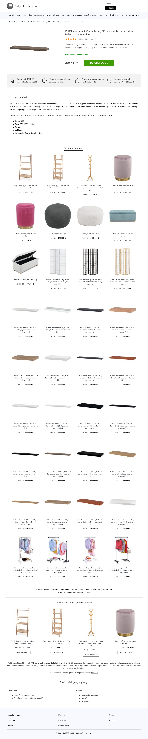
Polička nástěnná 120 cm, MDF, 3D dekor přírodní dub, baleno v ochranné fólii (25, 522)
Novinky (11, 720)
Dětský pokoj (131, 15)
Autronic (97, 47)
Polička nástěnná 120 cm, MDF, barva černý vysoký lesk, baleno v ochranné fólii (122, 426)
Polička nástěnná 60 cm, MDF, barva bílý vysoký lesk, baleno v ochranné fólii (122, 522)
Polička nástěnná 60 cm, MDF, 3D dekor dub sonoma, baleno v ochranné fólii (57, 522)
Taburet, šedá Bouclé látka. (58, 234)
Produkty (17, 22)
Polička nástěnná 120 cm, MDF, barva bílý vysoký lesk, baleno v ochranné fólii (57, 426)
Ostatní (87, 592)
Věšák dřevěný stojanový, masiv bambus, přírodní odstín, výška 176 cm (90, 188)
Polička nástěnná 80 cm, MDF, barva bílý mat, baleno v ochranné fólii (25, 426)
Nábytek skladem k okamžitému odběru (84, 15)
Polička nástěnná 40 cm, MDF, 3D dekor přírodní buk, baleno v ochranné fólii (122, 330)
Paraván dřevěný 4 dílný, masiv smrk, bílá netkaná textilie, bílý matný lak (57, 282)
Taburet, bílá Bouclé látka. (90, 234)
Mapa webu (63, 720)
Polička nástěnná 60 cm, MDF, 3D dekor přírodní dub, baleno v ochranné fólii (122, 474)
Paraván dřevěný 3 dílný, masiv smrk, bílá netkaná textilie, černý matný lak (90, 282)
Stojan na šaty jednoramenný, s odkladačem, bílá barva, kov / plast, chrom (90, 570)
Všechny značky (15, 715)
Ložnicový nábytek (54, 15)
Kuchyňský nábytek (113, 15)
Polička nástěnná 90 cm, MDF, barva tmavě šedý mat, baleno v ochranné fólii (90, 330)
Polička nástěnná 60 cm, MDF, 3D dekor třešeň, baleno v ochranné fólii (90, 522)
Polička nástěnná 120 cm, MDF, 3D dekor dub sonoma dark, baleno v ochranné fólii (58, 474)
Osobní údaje (63, 726)
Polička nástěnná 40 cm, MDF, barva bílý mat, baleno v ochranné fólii (57, 378)
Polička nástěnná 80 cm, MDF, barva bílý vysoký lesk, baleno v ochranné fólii (25, 330)
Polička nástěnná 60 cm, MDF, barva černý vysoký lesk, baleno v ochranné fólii (90, 426)
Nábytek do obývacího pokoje (29, 15)
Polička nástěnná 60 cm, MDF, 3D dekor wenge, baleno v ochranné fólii (90, 474)
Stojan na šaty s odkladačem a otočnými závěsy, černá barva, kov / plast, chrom (122, 570)
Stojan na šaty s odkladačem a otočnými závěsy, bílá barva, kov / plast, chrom (25, 570)
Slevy (10, 726)
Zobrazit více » (121, 47)
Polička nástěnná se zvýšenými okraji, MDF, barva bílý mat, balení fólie (57, 330)
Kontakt (112, 720)
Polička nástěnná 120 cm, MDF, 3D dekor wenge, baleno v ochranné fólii (25, 474)
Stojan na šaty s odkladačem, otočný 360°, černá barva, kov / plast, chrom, (57, 570)
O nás (111, 715)
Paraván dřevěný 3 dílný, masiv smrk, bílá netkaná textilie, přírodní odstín (122, 282)
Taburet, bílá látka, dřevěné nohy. (25, 280)
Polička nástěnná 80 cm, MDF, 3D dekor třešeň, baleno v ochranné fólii (122, 378)
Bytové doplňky (25, 22)
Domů (11, 15)
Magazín (61, 715)
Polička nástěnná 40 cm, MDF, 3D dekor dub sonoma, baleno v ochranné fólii (25, 378)
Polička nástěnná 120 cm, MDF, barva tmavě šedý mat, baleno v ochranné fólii (90, 378)
